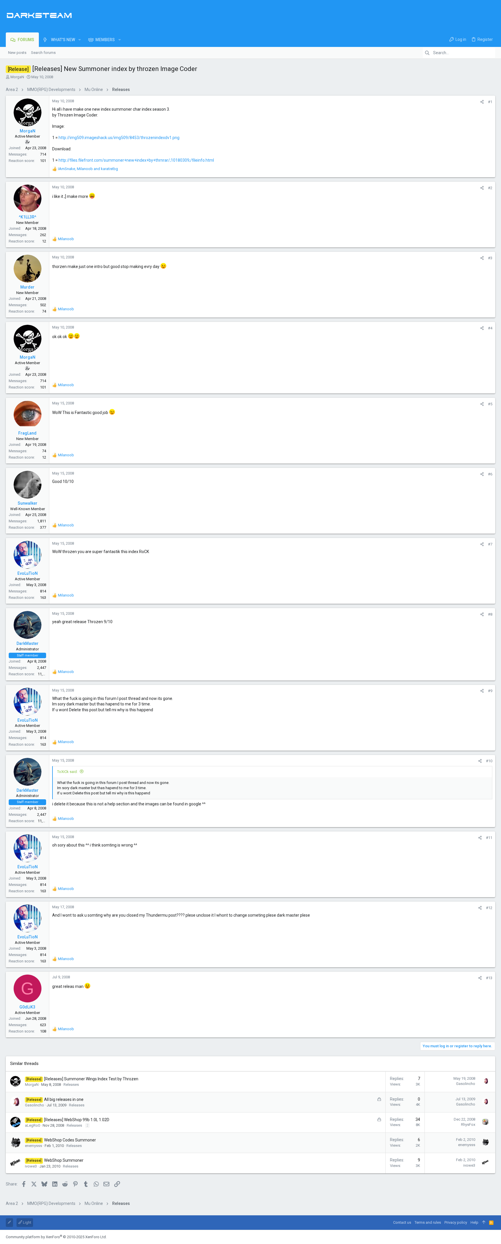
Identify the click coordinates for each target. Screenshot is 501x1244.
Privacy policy (455, 1222)
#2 (490, 188)
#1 (490, 102)
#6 (490, 474)
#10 (489, 761)
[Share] (482, 102)
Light (26, 1222)
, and (88, 169)
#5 (490, 404)
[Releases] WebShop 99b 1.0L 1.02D (76, 1119)
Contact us (402, 1222)
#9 (490, 691)
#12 (489, 908)
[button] (80, 39)
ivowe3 (31, 1166)
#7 (490, 544)
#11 (489, 838)
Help (474, 1222)
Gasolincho (465, 1083)
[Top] (483, 1222)
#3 (490, 258)
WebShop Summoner (64, 1160)
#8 (490, 614)
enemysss (33, 1145)
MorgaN (17, 77)
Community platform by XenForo (56, 1237)
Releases (71, 1084)
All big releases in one (64, 1099)
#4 (490, 328)
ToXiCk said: (67, 771)
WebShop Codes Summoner (70, 1140)
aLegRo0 (32, 1125)
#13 (489, 978)
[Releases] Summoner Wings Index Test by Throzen (91, 1079)
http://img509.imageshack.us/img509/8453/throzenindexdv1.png (119, 137)
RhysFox (468, 1124)
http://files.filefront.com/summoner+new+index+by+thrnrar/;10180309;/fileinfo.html (136, 160)
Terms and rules (428, 1222)
